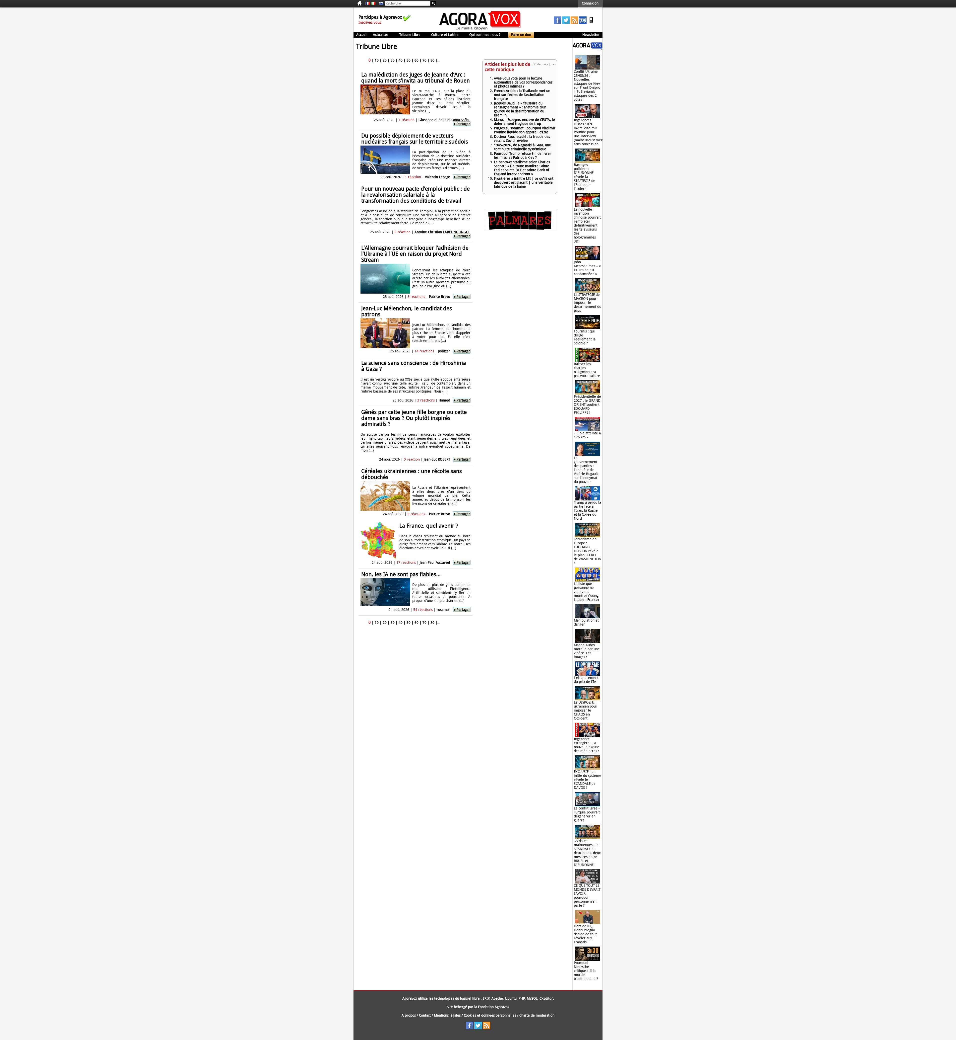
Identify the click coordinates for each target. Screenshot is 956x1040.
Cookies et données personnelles (490, 1015)
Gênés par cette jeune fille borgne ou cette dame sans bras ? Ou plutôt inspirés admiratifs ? (414, 418)
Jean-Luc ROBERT (437, 459)
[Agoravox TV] (379, 3)
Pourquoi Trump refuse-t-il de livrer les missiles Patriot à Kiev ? (522, 156)
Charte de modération (536, 1015)
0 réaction (403, 232)
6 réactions (416, 514)
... (438, 60)
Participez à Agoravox (380, 17)
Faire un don (521, 35)
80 (432, 60)
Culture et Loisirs (444, 35)
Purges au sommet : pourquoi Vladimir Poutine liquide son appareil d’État (524, 130)
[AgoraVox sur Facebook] (557, 23)
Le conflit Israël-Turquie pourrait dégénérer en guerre (587, 814)
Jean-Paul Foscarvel (435, 562)
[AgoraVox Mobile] (591, 23)
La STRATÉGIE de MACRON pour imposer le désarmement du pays (587, 303)
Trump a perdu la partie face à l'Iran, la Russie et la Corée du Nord (587, 510)
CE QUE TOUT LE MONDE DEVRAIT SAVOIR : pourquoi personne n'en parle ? (587, 895)
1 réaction (407, 120)
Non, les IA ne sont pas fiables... (401, 574)
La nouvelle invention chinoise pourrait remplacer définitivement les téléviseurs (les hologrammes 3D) (587, 225)
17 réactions (406, 562)
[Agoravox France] (367, 3)
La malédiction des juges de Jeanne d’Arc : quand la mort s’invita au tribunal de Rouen (415, 78)
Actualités (380, 35)
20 (385, 60)
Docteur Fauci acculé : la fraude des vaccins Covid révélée (522, 139)
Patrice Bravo (439, 297)
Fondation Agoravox (493, 1007)
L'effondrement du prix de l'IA (586, 680)
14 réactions (424, 351)
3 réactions (416, 297)
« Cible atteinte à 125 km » (587, 435)
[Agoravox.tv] (587, 49)
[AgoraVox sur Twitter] (566, 23)
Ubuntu (511, 998)
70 (424, 60)
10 (377, 60)
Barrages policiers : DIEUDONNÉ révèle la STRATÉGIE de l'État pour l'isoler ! (584, 177)
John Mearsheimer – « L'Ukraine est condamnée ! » (587, 268)
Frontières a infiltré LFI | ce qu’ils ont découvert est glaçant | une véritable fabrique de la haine (523, 182)
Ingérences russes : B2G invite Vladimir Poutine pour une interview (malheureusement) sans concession (589, 132)
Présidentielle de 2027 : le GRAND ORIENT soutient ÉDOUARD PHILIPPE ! (587, 404)
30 (393, 60)
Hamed (444, 400)
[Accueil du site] (480, 30)
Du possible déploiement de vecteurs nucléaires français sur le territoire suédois (414, 139)
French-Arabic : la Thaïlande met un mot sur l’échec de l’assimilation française (522, 95)
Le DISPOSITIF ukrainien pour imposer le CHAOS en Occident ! (585, 710)
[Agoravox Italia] (373, 3)
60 (416, 60)
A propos (409, 1015)
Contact (425, 1015)
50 (409, 60)
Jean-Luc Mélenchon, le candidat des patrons (406, 311)
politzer (444, 351)
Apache (497, 998)
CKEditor (546, 998)
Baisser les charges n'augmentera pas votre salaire (587, 370)
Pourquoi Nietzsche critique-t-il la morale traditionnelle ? (586, 971)
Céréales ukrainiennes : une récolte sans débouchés (411, 474)
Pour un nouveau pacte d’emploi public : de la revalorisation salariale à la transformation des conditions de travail (415, 195)
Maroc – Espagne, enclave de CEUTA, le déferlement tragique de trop (524, 122)
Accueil (361, 35)
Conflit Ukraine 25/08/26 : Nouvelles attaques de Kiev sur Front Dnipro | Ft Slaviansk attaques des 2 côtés (587, 85)
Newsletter (591, 35)
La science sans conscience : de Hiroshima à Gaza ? (413, 366)
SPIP (486, 998)
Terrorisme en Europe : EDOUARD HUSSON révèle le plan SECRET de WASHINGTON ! (587, 551)
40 (401, 60)
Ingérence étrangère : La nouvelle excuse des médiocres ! (586, 745)
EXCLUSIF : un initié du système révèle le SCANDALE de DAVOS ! (587, 780)
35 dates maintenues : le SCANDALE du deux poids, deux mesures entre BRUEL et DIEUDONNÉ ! (587, 853)
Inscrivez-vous (369, 22)
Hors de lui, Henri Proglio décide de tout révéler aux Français (585, 934)
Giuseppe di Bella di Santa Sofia (443, 120)
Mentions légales (447, 1015)
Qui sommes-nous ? (484, 35)
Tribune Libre (409, 35)
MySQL (532, 998)
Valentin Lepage (437, 177)
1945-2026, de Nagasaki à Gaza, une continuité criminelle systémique (522, 147)
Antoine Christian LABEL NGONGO (442, 232)
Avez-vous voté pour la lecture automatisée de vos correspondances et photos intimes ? (523, 82)
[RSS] (574, 23)
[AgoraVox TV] (583, 23)
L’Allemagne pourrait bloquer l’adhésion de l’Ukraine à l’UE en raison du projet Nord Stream (415, 254)
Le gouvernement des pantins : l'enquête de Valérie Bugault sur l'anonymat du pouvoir (586, 470)
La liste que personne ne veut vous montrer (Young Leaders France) (586, 592)
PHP (522, 998)
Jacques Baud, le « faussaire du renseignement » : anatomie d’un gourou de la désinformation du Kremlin (520, 109)
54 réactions (423, 610)
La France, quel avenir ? (428, 526)
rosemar (443, 610)
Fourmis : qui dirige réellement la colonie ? (585, 337)
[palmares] (520, 230)
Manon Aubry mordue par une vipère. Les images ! (587, 651)
